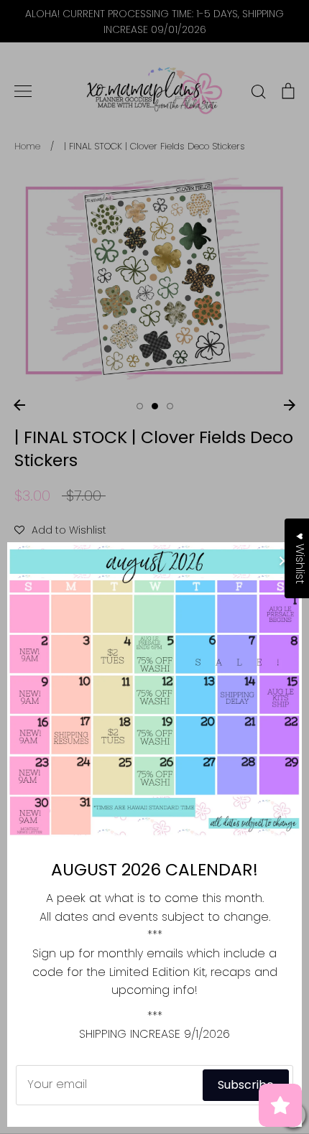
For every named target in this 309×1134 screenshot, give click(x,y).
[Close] (284, 560)
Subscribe (246, 1085)
